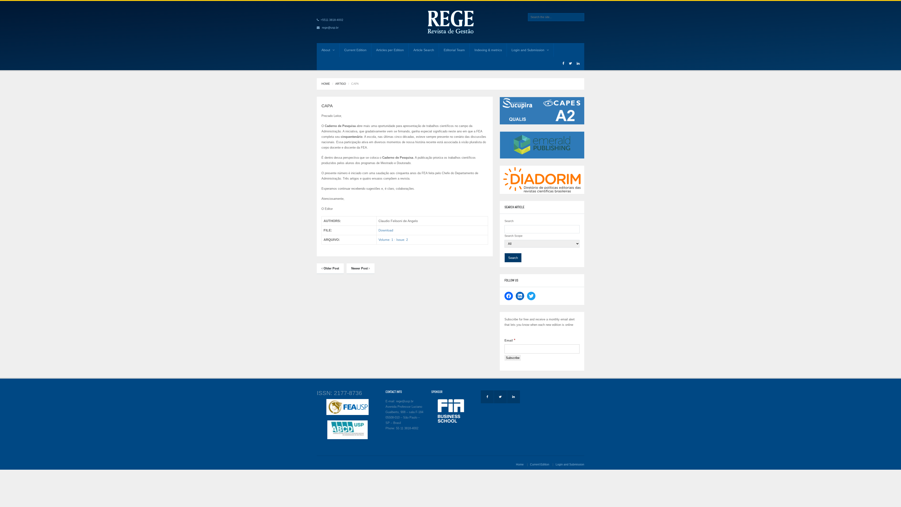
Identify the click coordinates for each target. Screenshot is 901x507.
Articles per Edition (390, 50)
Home (325, 83)
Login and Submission (528, 50)
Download (385, 230)
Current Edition (355, 50)
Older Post (331, 268)
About (325, 50)
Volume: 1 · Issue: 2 (393, 240)
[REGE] (450, 21)
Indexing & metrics (488, 50)
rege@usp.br (330, 27)
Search (509, 221)
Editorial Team (454, 50)
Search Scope (513, 236)
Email (509, 340)
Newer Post (360, 268)
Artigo (340, 83)
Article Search (423, 50)
